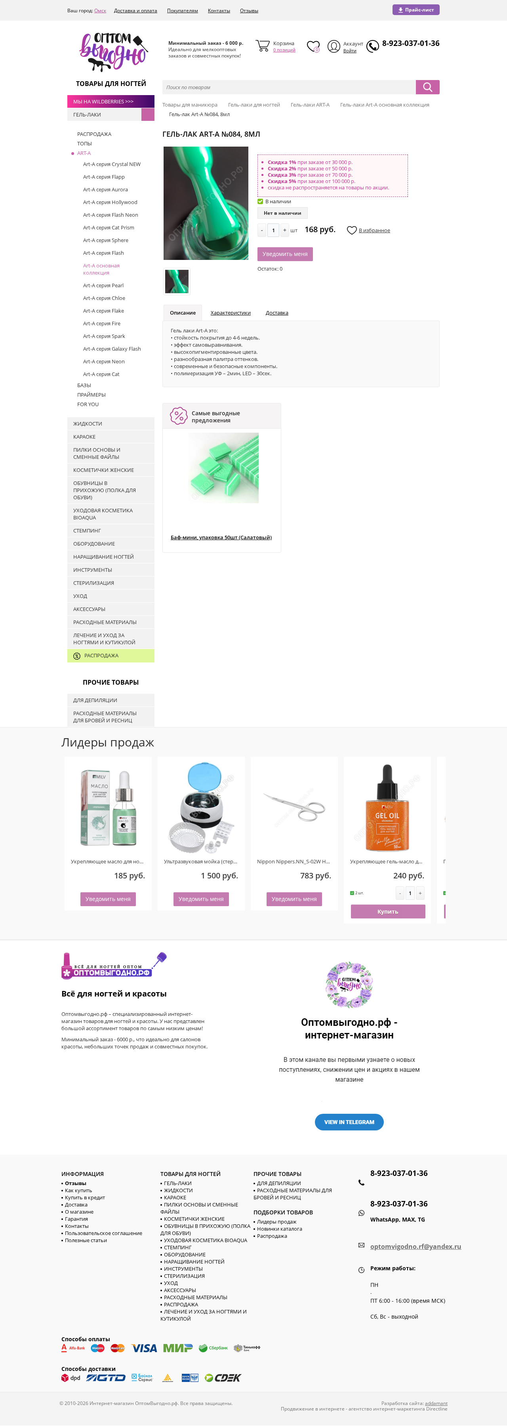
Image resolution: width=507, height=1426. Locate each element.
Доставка (277, 312)
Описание (183, 312)
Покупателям (182, 10)
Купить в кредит (85, 1197)
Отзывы (249, 10)
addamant (436, 1403)
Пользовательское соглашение (103, 1233)
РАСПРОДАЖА (181, 1304)
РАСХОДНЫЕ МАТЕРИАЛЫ (195, 1297)
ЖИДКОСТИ (178, 1190)
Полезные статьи (86, 1240)
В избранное (374, 230)
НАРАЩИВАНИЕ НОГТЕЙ (194, 1261)
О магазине (79, 1211)
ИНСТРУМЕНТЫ (183, 1268)
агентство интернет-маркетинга (387, 1408)
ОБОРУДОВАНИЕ (185, 1254)
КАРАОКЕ (175, 1197)
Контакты (219, 10)
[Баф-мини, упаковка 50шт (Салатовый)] (223, 468)
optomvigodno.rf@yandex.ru (415, 1246)
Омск (100, 10)
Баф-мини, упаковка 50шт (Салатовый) (221, 537)
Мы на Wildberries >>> (103, 101)
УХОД (171, 1283)
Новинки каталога (279, 1228)
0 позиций (284, 50)
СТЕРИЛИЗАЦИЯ (184, 1275)
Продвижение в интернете (313, 1408)
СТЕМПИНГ (178, 1247)
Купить (387, 911)
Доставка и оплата (135, 10)
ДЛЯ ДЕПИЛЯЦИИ (279, 1183)
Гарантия (76, 1218)
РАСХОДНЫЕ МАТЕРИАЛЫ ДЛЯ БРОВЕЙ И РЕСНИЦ (293, 1194)
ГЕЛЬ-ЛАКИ (178, 1183)
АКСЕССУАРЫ (180, 1290)
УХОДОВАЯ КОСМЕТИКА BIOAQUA (205, 1240)
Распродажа (272, 1235)
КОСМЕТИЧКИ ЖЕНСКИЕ (194, 1218)
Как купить (78, 1190)
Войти (349, 50)
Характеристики (231, 312)
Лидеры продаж (277, 1221)
